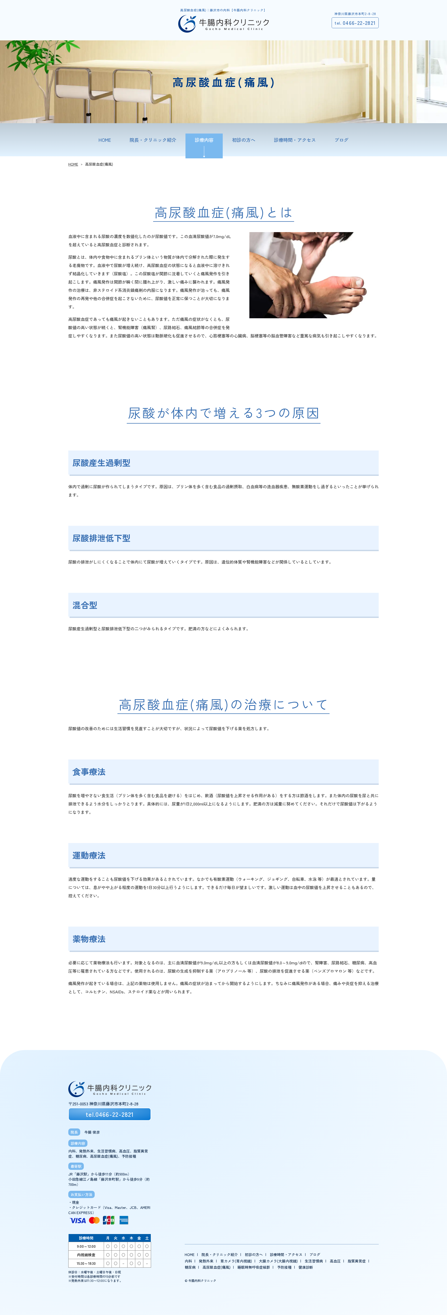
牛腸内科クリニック (202, 1280)
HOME (73, 164)
